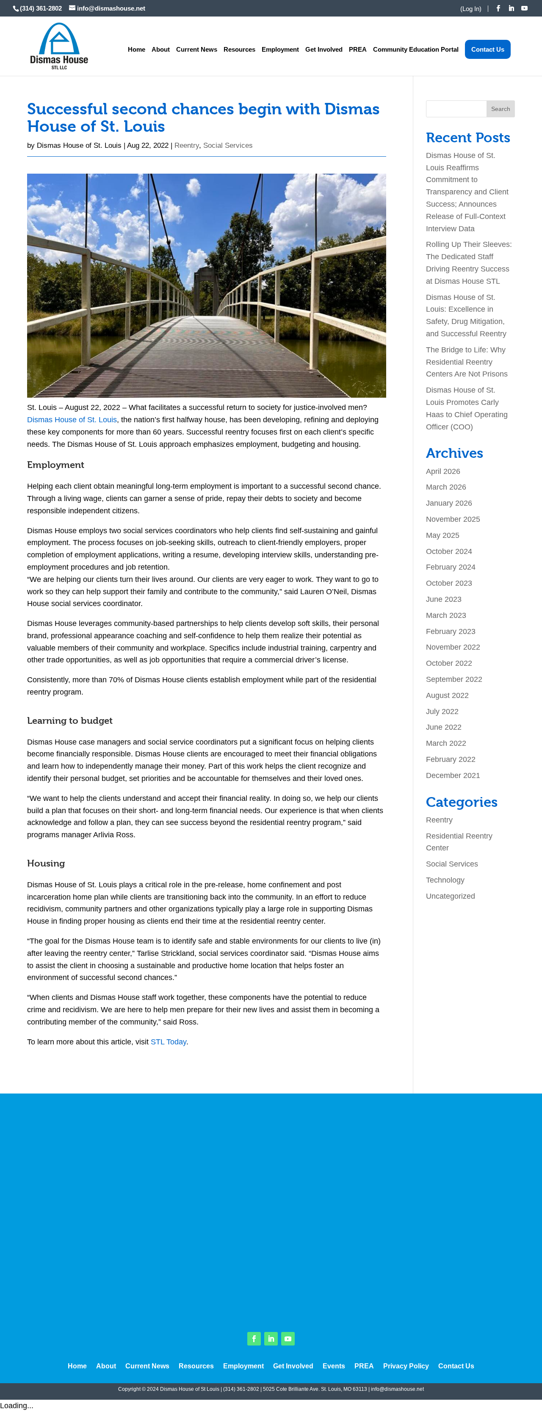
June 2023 (444, 599)
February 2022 (451, 759)
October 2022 (449, 663)
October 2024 (449, 551)
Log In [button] (470, 8)
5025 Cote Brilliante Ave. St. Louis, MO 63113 (315, 1389)
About (161, 49)
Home (136, 49)
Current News (196, 49)
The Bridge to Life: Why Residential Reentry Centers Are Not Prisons (467, 362)
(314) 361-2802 (241, 1389)
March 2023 (446, 615)
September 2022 (454, 679)
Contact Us (487, 49)
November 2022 (453, 647)
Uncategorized (450, 896)
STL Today (168, 1042)
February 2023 (451, 631)
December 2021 (453, 775)
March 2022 (446, 743)
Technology (445, 880)
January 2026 (449, 503)
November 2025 (453, 519)
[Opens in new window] (498, 8)
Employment (280, 49)
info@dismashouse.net (397, 1389)
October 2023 (449, 583)
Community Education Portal (416, 49)
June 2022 (444, 727)
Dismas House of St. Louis (79, 145)
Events (334, 1366)
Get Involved (324, 49)
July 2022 (442, 711)
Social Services (228, 145)
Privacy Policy (406, 1366)
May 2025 (442, 535)
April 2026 (443, 471)
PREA (358, 49)
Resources (239, 49)
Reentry (186, 145)
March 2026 (446, 487)
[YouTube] (524, 8)
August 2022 (447, 695)
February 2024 (451, 567)
